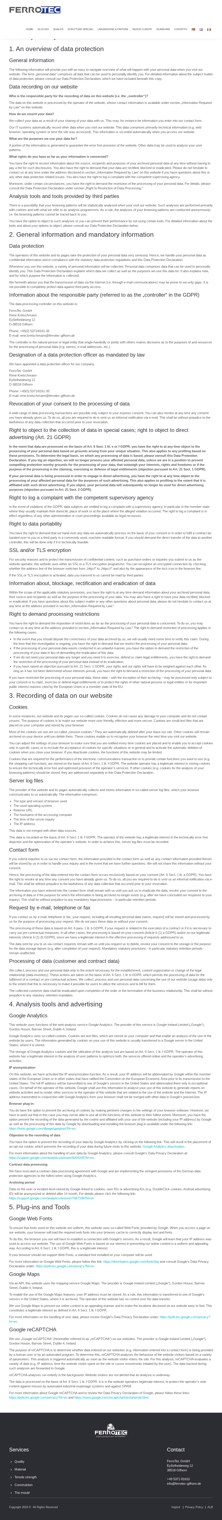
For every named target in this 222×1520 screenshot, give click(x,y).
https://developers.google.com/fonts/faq (131, 1261)
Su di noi (43, 29)
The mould (22, 1492)
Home (29, 29)
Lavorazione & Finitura (113, 29)
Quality (19, 1461)
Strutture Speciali (80, 29)
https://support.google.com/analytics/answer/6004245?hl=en (51, 1158)
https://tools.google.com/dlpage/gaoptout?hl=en (42, 1128)
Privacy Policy (194, 1507)
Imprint (175, 1507)
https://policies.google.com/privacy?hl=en (65, 1266)
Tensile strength (26, 1477)
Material (20, 1469)
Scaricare (163, 29)
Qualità (58, 29)
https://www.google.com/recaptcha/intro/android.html (111, 1397)
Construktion (24, 1485)
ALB (210, 1507)
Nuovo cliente (142, 29)
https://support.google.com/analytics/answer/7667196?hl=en (51, 1198)
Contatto (180, 29)
